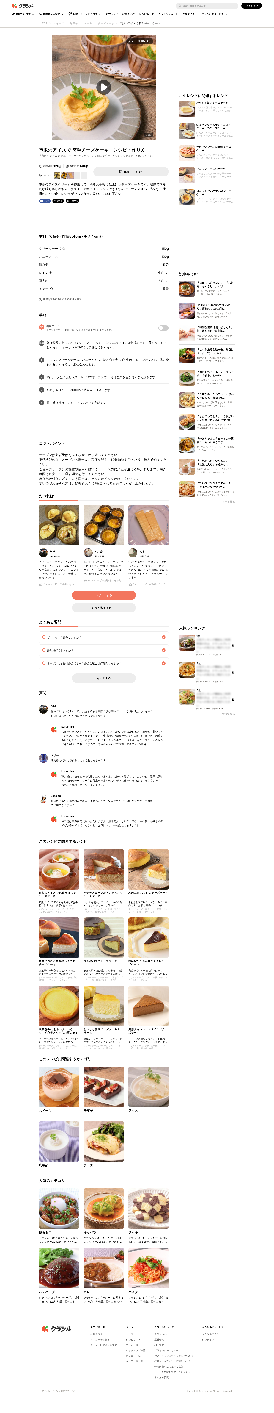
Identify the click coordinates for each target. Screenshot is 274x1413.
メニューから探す (100, 1339)
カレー (88, 1292)
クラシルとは (161, 1334)
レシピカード (146, 13)
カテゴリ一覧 (133, 1355)
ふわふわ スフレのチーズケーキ (148, 892)
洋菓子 (88, 1110)
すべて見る (228, 501)
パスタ (133, 1292)
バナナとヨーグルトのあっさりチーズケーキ (103, 894)
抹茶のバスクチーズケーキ (100, 960)
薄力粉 (43, 281)
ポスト (60, 201)
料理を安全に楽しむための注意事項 (62, 299)
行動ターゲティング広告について (172, 1361)
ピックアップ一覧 (135, 1350)
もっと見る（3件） (104, 607)
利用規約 (159, 1344)
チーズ (88, 1165)
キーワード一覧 (134, 1361)
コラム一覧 (132, 1344)
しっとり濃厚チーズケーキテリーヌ (102, 1031)
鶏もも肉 (45, 1232)
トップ (129, 1334)
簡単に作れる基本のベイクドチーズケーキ (57, 962)
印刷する (74, 201)
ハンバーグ (47, 1292)
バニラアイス (48, 257)
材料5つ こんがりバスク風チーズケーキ (147, 962)
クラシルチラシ (210, 1334)
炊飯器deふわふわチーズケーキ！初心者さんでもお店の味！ (58, 1031)
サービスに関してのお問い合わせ (172, 1371)
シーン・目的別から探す (103, 1344)
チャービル (47, 289)
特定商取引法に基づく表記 (168, 1366)
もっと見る (104, 678)
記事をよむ (128, 13)
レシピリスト (133, 1339)
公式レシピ (112, 13)
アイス (133, 1110)
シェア (46, 201)
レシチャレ (208, 1339)
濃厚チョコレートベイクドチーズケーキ (148, 1031)
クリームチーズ (50, 249)
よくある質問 (161, 1377)
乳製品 (43, 1165)
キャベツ (90, 1232)
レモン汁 (45, 273)
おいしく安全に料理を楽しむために (173, 1355)
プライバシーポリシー (166, 1350)
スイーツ (45, 1110)
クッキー (134, 1232)
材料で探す (96, 1334)
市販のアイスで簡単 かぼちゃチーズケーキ (57, 894)
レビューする (103, 595)
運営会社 (159, 1339)
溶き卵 (43, 265)
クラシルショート (168, 13)
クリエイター (189, 13)
